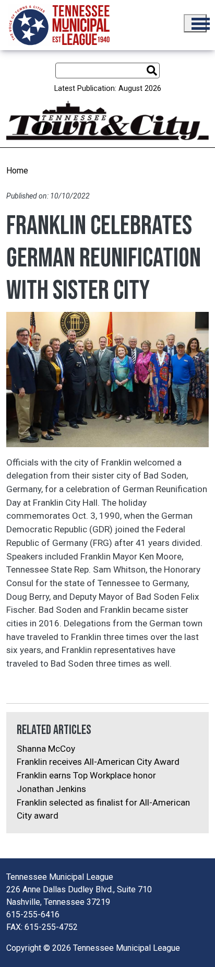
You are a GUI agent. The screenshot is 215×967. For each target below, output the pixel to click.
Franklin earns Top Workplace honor (86, 775)
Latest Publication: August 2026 (107, 88)
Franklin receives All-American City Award (98, 761)
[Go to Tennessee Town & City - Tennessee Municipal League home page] (59, 25)
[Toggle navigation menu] (195, 23)
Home (17, 171)
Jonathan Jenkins (51, 789)
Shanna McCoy (46, 748)
